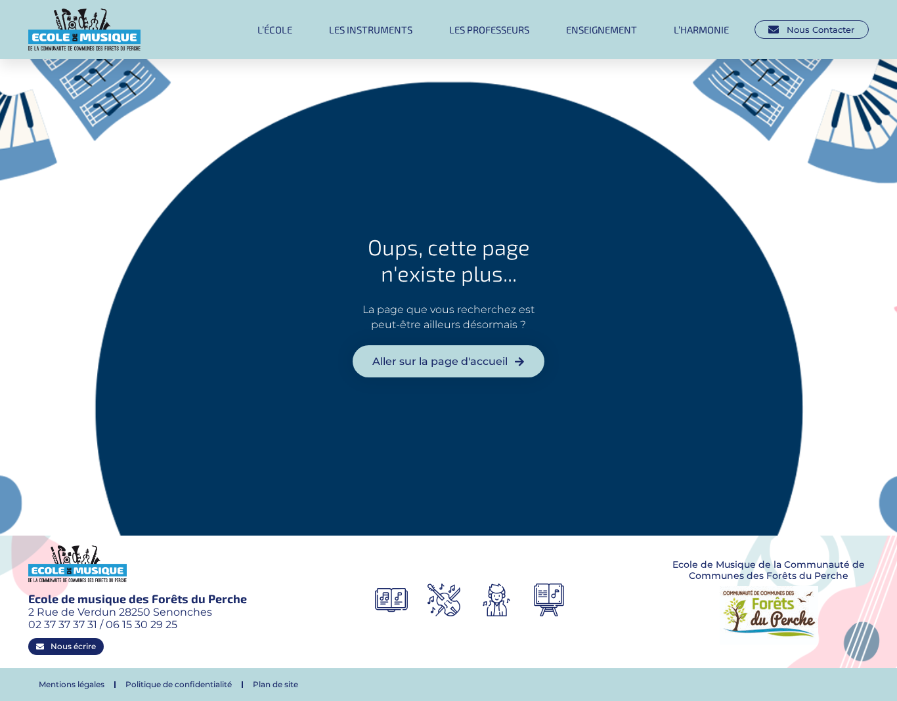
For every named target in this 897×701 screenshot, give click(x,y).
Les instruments (370, 29)
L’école (274, 29)
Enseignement (601, 29)
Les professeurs (489, 29)
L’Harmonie (701, 29)
